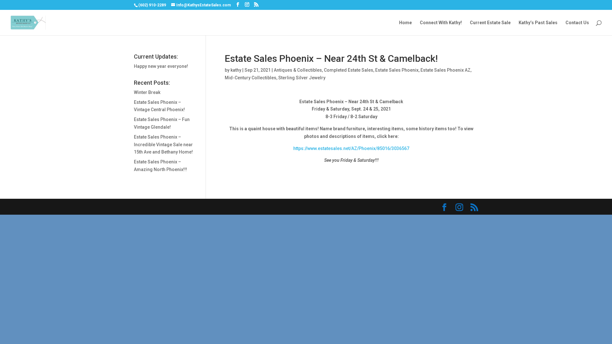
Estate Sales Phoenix (397, 70)
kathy (235, 70)
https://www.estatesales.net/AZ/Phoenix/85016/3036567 (351, 148)
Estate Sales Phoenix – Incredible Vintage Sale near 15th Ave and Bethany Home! (163, 144)
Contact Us (577, 22)
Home (405, 22)
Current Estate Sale (490, 22)
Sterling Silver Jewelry (301, 77)
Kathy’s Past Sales (538, 22)
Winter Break (147, 92)
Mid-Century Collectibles (250, 77)
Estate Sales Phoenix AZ (445, 70)
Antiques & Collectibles (298, 70)
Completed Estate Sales (348, 70)
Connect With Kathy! (441, 22)
